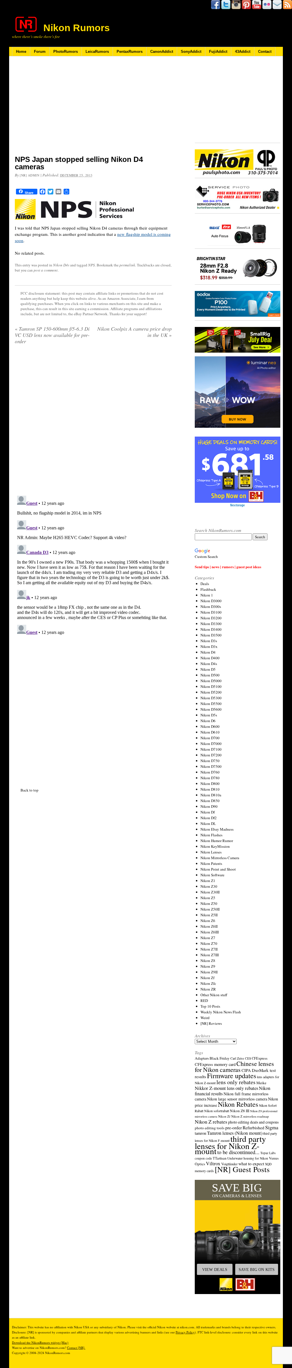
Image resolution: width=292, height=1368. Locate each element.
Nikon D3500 (211, 635)
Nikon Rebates (238, 1104)
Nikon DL (208, 823)
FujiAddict (218, 51)
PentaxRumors (130, 51)
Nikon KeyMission (215, 846)
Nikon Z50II (210, 909)
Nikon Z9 (207, 966)
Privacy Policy (185, 1332)
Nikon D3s (208, 640)
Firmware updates (231, 1075)
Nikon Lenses (211, 852)
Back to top (29, 647)
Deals (204, 583)
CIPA (246, 1070)
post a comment (46, 270)
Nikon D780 (210, 777)
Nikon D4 (208, 652)
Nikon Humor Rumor (216, 840)
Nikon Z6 (207, 920)
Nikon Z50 (208, 903)
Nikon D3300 (211, 623)
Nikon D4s (61, 265)
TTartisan (219, 1158)
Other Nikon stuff (213, 994)
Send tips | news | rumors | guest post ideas (228, 566)
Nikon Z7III (209, 954)
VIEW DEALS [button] (214, 1269)
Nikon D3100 (211, 612)
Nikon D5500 (211, 703)
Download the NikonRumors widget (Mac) (40, 1342)
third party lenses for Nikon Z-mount (230, 1144)
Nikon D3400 (211, 629)
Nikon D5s (208, 715)
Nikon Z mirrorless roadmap (250, 1116)
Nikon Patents (211, 863)
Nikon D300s (210, 606)
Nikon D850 (210, 800)
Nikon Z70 (208, 943)
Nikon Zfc (208, 983)
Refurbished (253, 1127)
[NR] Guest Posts (242, 1169)
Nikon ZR (208, 989)
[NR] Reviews (211, 1023)
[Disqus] (93, 422)
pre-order (233, 1127)
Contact (264, 51)
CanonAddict (161, 51)
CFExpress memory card (215, 1064)
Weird (205, 1017)
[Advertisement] (93, 109)
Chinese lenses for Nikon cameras (234, 1066)
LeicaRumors (97, 51)
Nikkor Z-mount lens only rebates (226, 1088)
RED (204, 1000)
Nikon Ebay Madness (217, 829)
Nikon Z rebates (211, 1121)
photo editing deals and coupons (253, 1122)
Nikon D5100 (211, 686)
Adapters (202, 1058)
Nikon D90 (209, 806)
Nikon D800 (210, 783)
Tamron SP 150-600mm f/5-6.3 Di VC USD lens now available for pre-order (52, 335)
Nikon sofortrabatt (216, 1110)
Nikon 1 (206, 595)
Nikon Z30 (208, 886)
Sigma (271, 1127)
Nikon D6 (208, 720)
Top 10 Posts (210, 1006)
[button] (237, 1237)
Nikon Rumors (76, 27)
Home (21, 51)
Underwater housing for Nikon (247, 1158)
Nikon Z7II (209, 949)
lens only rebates (236, 1082)
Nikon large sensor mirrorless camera (237, 1099)
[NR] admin (30, 175)
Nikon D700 (210, 737)
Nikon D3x (209, 646)
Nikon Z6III (209, 932)
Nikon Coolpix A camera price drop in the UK (134, 331)
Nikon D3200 (211, 617)
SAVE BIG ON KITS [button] (257, 1269)
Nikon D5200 (211, 692)
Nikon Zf (207, 977)
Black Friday (220, 1058)
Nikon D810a (210, 795)
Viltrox (213, 1163)
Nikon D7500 (211, 766)
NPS (91, 265)
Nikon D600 (210, 726)
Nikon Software (212, 874)
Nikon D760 (210, 772)
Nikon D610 (210, 732)
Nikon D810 (210, 789)
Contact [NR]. (76, 1347)
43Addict (242, 51)
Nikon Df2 (208, 817)
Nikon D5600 (211, 709)
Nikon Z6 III (239, 1110)
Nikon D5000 (211, 680)
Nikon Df (207, 812)
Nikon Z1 (207, 880)
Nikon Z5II (209, 914)
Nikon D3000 (211, 600)
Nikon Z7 (207, 937)
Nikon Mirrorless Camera (219, 857)
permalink (127, 265)
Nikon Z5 (207, 897)
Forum (40, 51)
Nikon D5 (208, 669)
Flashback (208, 589)
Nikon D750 (210, 760)
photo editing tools (209, 1127)
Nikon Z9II (209, 972)
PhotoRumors (65, 51)
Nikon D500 (210, 675)
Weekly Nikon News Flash (220, 1012)
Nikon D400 (210, 657)
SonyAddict (191, 51)
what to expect (251, 1163)
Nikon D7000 (211, 743)
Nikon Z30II (210, 892)
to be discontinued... (238, 1152)
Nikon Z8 (207, 960)
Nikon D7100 (211, 749)
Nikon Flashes (211, 834)
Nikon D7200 (211, 755)
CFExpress (259, 1058)
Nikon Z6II (209, 926)
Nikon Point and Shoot (218, 869)
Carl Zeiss (237, 1058)
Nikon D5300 (211, 697)
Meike (261, 1082)
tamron (200, 1133)
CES (248, 1058)
